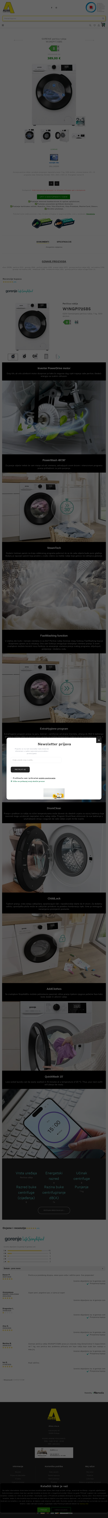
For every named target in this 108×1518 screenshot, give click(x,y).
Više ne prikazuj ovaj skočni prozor (29, 781)
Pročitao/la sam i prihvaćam (34, 778)
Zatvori (98, 740)
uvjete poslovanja (47, 778)
